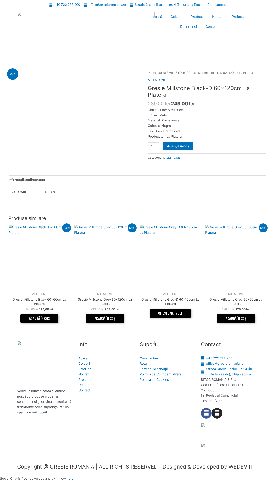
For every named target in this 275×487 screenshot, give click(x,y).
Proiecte (238, 17)
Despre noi (188, 27)
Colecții (176, 17)
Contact (211, 27)
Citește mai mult (170, 313)
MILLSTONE (177, 72)
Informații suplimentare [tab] (27, 180)
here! (71, 478)
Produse (197, 17)
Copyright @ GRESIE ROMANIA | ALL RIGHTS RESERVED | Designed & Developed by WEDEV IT (135, 466)
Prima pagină (157, 72)
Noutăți (217, 17)
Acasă (157, 17)
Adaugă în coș (178, 146)
